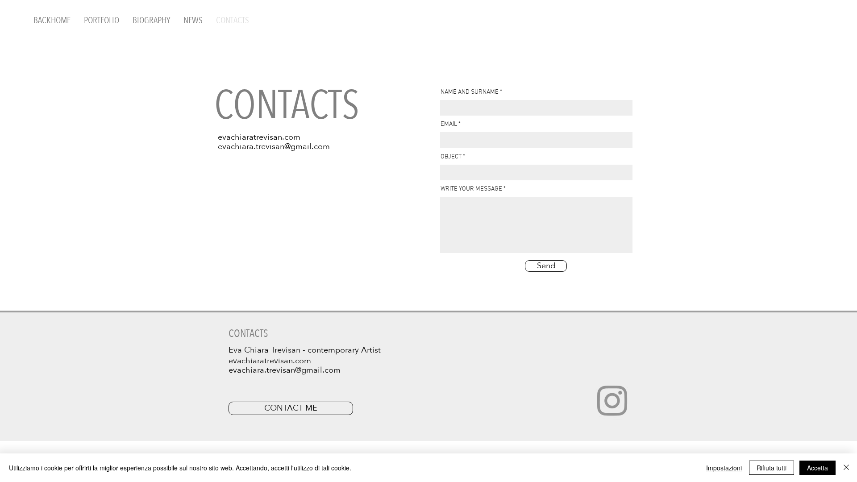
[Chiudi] (846, 468)
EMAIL (449, 124)
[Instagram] (612, 400)
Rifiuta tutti (771, 467)
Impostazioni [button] (724, 467)
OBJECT (451, 157)
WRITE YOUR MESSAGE (471, 189)
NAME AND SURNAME (470, 92)
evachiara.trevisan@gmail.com (274, 146)
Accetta (817, 467)
